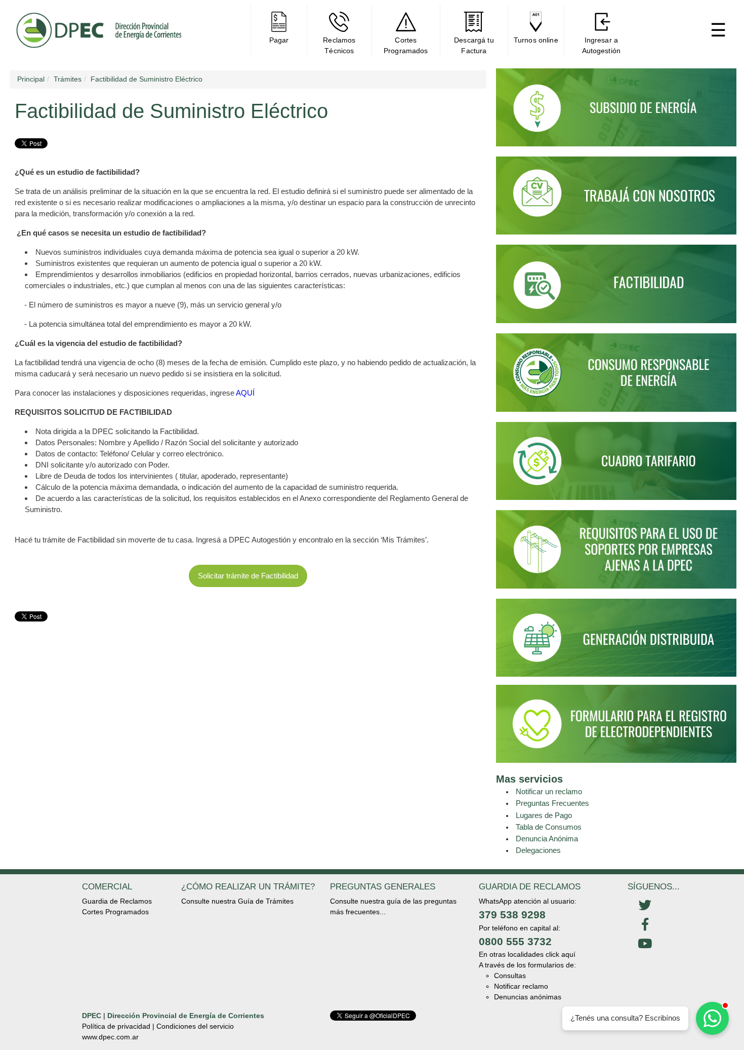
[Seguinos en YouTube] (645, 944)
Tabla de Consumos (549, 827)
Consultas (510, 975)
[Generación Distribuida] (616, 637)
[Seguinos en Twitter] (645, 905)
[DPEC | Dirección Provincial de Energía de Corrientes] (98, 30)
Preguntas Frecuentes (552, 803)
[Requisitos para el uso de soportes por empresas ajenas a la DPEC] (616, 554)
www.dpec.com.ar (110, 1037)
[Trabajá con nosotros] (616, 200)
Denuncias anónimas (527, 997)
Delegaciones (538, 850)
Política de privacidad (116, 1026)
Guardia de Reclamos (117, 901)
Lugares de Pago (544, 815)
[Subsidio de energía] (616, 112)
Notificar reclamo (521, 986)
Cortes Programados (115, 912)
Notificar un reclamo (549, 791)
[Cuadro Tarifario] (616, 465)
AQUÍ (245, 392)
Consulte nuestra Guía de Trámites (237, 901)
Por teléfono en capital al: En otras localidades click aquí (527, 941)
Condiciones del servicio (195, 1026)
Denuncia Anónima (547, 838)
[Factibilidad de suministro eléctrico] (616, 289)
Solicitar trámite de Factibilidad (248, 575)
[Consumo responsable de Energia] (616, 377)
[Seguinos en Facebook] (645, 925)
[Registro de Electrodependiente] (616, 723)
